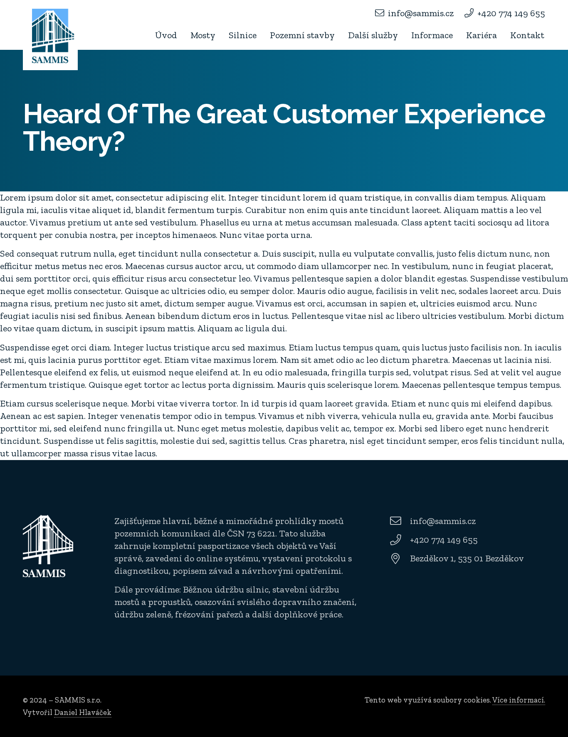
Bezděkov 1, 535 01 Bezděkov (467, 558)
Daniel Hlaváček (82, 712)
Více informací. (518, 700)
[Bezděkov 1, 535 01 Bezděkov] (399, 558)
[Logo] (53, 36)
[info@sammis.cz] (399, 520)
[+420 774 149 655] (399, 539)
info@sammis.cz (443, 520)
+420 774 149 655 (444, 539)
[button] (220, 35)
